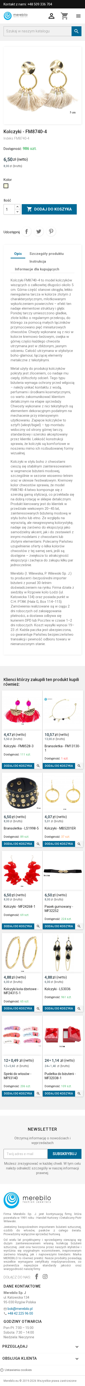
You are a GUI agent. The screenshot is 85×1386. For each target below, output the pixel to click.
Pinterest (51, 231)
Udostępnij (26, 231)
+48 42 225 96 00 (20, 1313)
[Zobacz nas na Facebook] (36, 1277)
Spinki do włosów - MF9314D (17, 1076)
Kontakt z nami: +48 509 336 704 (28, 4)
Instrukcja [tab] (38, 261)
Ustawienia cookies (18, 1370)
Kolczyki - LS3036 (58, 989)
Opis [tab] (18, 254)
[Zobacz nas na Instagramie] (45, 1277)
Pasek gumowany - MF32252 (59, 909)
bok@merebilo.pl (20, 1309)
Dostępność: (13, 149)
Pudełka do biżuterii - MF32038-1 (60, 1076)
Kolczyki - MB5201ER (60, 828)
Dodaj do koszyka (49, 209)
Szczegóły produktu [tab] (47, 254)
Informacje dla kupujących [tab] (37, 269)
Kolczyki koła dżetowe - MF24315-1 (21, 991)
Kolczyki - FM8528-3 (19, 746)
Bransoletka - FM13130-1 (62, 748)
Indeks (8, 138)
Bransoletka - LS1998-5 (21, 828)
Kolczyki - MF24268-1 (19, 906)
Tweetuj (38, 231)
